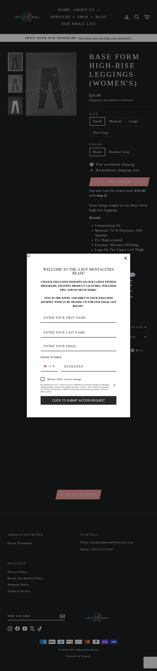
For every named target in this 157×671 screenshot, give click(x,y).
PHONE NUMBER (51, 357)
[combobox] (49, 366)
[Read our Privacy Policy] (114, 385)
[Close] (125, 258)
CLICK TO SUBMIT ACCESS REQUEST (78, 400)
